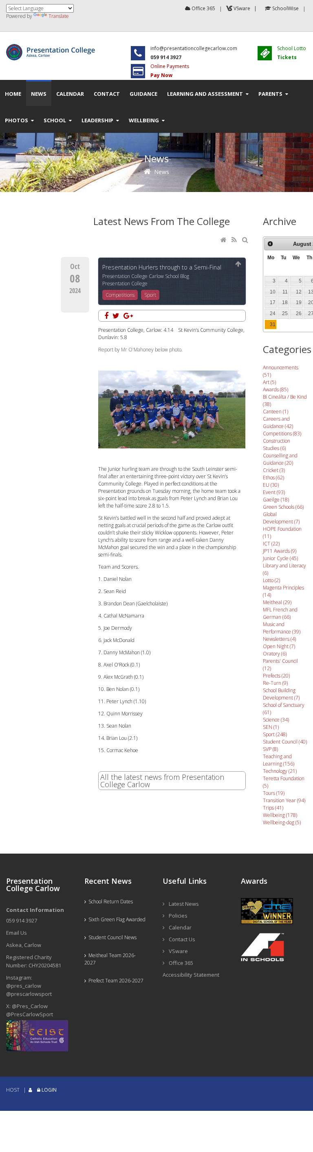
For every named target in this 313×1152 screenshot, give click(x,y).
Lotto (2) (271, 580)
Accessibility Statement (191, 974)
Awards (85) (275, 389)
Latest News (184, 903)
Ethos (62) (273, 477)
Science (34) (276, 719)
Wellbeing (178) (280, 815)
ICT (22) (271, 543)
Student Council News (111, 937)
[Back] (238, 264)
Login (49, 1089)
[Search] (246, 240)
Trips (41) (273, 807)
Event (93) (274, 492)
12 (299, 292)
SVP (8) (270, 749)
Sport (150, 294)
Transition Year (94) (284, 800)
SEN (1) (271, 727)
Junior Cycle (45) (280, 558)
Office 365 (202, 8)
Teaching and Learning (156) (278, 760)
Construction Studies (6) (276, 444)
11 (285, 292)
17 (273, 302)
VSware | (245, 8)
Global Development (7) (281, 518)
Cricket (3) (274, 470)
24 (273, 313)
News (161, 172)
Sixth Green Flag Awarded (115, 919)
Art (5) (269, 382)
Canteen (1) (275, 411)
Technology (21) (280, 771)
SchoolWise (285, 8)
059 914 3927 (21, 920)
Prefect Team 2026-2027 (114, 980)
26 (299, 313)
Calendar (180, 927)
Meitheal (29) (277, 602)
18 (285, 302)
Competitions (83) (282, 433)
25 (285, 313)
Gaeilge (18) (276, 499)
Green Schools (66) (283, 506)
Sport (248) (275, 734)
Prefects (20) (276, 675)
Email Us (16, 932)
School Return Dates (109, 901)
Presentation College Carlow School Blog (145, 276)
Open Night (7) (279, 646)
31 (273, 324)
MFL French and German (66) (280, 613)
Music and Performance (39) (281, 628)
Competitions (120, 294)
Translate (58, 16)
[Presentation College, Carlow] (52, 47)
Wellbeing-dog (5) (282, 822)
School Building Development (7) (281, 694)
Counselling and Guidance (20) (280, 459)
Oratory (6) (275, 653)
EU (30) (271, 484)
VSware (178, 951)
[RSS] (235, 240)
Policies (178, 915)
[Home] (224, 240)
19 (299, 302)
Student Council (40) (285, 741)
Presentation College (125, 283)
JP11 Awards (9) (279, 550)
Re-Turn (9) (275, 683)
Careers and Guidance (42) (278, 422)
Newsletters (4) (279, 639)
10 (273, 292)
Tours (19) (273, 793)
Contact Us (182, 939)
